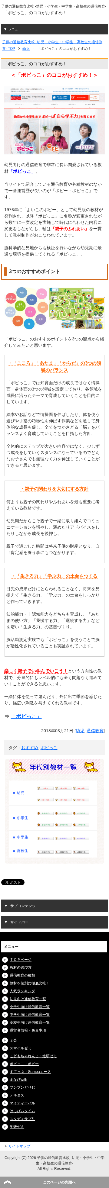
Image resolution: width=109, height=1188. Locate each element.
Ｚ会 (13, 1040)
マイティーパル (22, 1103)
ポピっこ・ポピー (24, 1064)
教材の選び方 (20, 967)
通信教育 (95, 730)
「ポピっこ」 (26, 716)
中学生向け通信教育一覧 (30, 1015)
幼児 (80, 730)
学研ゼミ (17, 1127)
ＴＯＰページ (20, 960)
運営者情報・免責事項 (28, 1030)
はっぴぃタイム (22, 1111)
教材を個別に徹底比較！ (30, 983)
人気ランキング (22, 991)
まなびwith (18, 1079)
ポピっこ (49, 747)
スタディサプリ (22, 1119)
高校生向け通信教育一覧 (30, 1022)
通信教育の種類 (22, 975)
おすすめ (29, 747)
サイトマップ (19, 1146)
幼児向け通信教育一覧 (28, 999)
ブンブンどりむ (22, 1087)
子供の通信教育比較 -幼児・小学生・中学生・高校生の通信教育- (53, 6)
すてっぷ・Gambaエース (30, 1072)
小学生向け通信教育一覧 (30, 1007)
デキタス (17, 1095)
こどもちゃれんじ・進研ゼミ (33, 1056)
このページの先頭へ (59, 1182)
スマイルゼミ (20, 1048)
